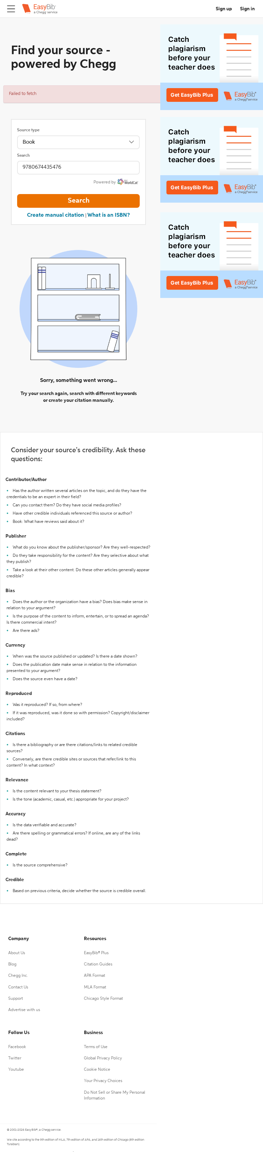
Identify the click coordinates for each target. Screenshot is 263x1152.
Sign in (247, 9)
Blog (12, 964)
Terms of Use (96, 1047)
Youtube (16, 1070)
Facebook (17, 1047)
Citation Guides (98, 964)
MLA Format (95, 987)
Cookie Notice (97, 1070)
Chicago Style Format (103, 999)
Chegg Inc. (18, 976)
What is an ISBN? (108, 215)
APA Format (94, 976)
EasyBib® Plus (96, 953)
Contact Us (18, 987)
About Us (16, 953)
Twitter (14, 1058)
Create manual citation (55, 215)
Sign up (224, 9)
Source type (28, 130)
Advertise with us (24, 1010)
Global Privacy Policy (103, 1058)
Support (15, 999)
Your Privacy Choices (103, 1081)
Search (23, 156)
